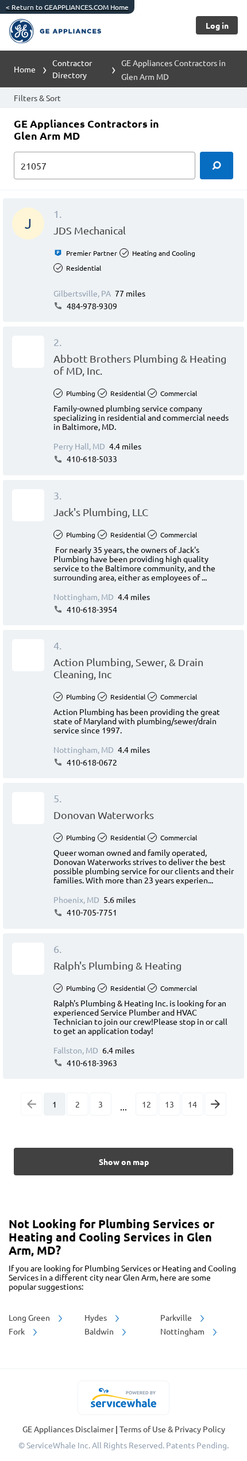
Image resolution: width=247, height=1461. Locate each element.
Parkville (177, 1317)
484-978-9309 (91, 306)
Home (25, 69)
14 (192, 1104)
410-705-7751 (91, 912)
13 (169, 1104)
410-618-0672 (91, 762)
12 (146, 1104)
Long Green (30, 1317)
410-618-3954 (91, 609)
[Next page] (215, 1104)
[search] (216, 165)
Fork (17, 1331)
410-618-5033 (91, 458)
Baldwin (99, 1331)
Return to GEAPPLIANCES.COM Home (67, 6)
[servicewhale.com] (123, 1398)
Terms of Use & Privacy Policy (172, 1429)
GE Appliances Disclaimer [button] (68, 1429)
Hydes (96, 1317)
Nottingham (183, 1331)
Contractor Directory (72, 68)
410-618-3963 (91, 1063)
